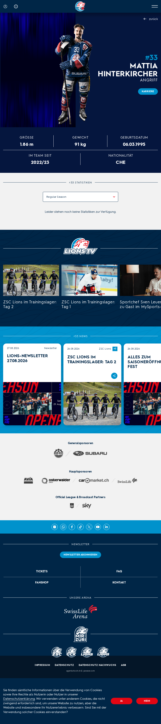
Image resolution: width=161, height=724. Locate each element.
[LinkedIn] (106, 527)
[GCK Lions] (80, 6)
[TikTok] (80, 527)
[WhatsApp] (63, 527)
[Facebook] (72, 527)
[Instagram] (54, 527)
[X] (89, 527)
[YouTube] (98, 527)
